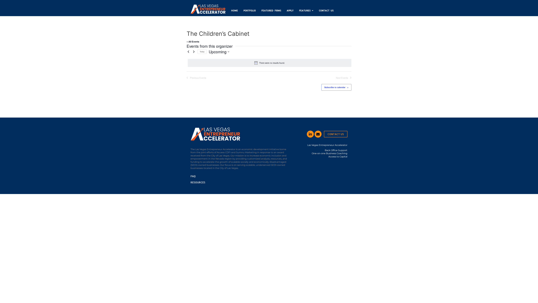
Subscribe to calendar (334, 87)
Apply (290, 10)
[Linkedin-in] (310, 134)
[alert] (269, 63)
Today (202, 51)
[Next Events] (193, 51)
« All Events (193, 41)
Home (234, 10)
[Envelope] (318, 134)
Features (304, 10)
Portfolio (250, 10)
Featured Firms (271, 10)
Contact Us (326, 10)
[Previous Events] (188, 51)
